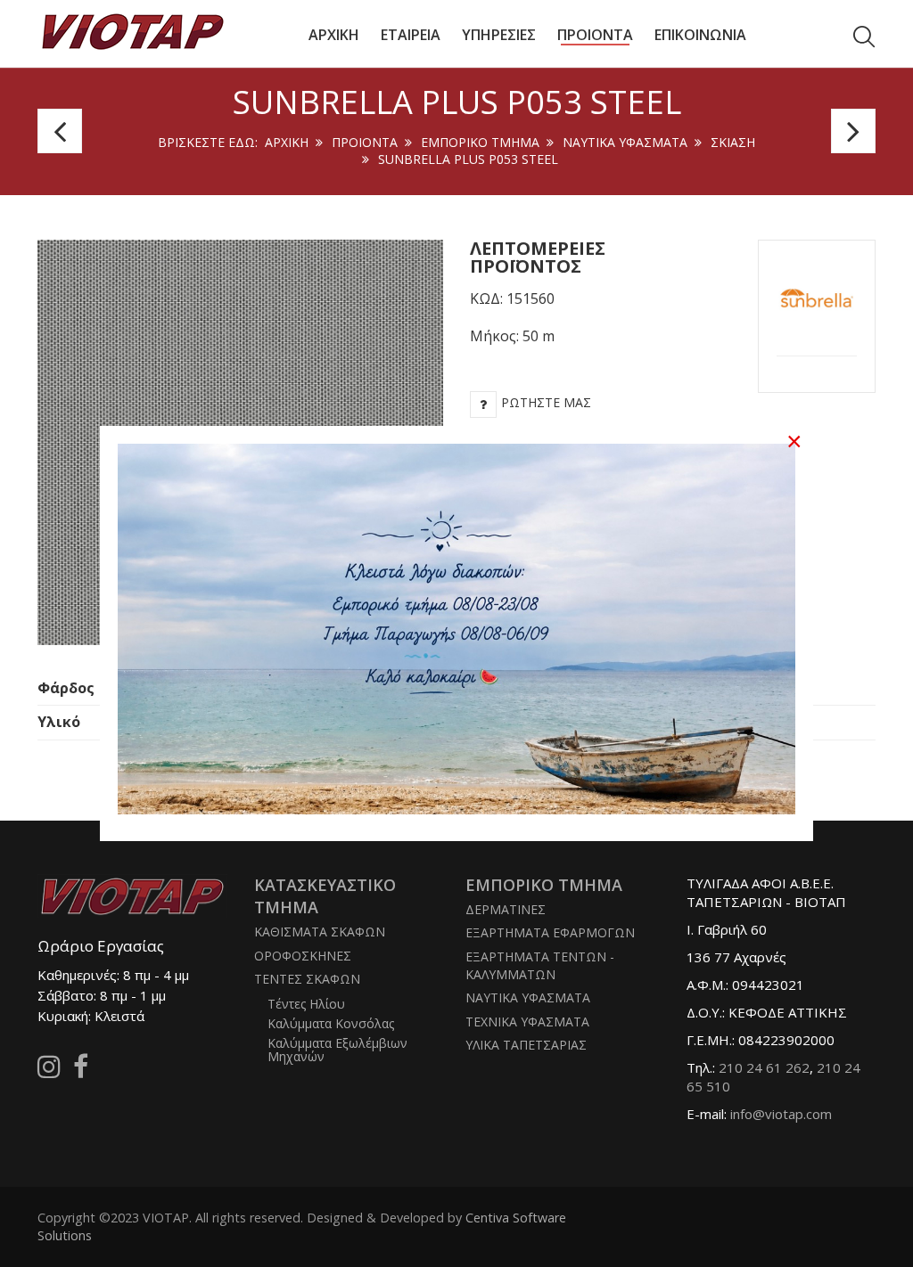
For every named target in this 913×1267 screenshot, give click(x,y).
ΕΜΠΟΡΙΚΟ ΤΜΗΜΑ (480, 142)
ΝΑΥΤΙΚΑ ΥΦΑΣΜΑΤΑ (625, 142)
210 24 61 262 (764, 1067)
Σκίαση (733, 142)
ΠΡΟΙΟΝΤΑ (365, 142)
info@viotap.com (781, 1114)
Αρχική (286, 142)
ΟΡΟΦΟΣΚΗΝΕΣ (302, 955)
